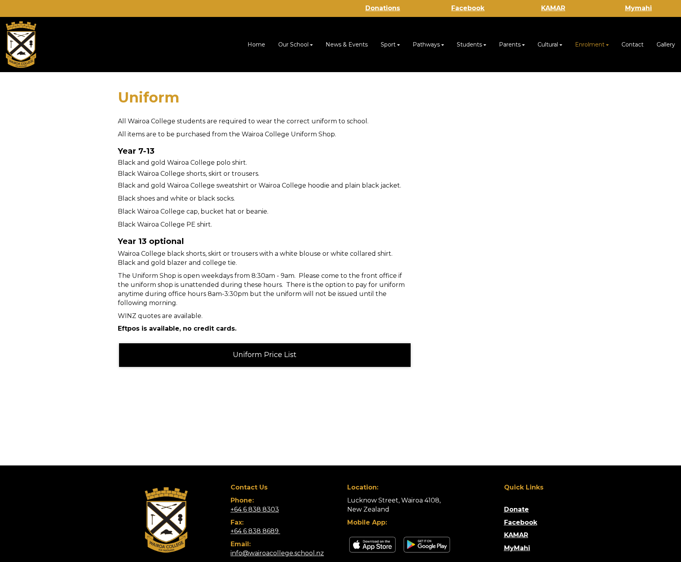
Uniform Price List (264, 354)
